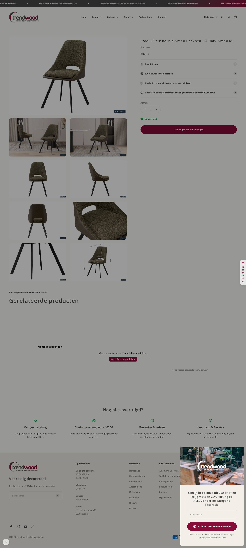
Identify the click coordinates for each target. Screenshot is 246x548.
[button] (243, 272)
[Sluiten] (237, 453)
